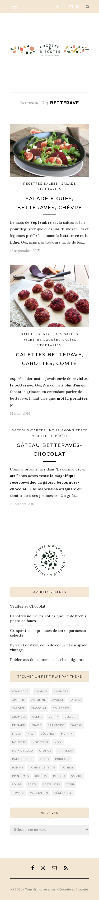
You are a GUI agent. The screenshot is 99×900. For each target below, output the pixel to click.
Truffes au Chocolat (27, 606)
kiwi (31, 733)
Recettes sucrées (50, 436)
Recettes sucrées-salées (50, 340)
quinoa (41, 776)
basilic (75, 699)
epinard (18, 725)
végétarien (63, 792)
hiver (16, 733)
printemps (20, 776)
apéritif (18, 699)
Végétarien (49, 189)
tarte (32, 784)
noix (58, 742)
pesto (44, 759)
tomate (18, 792)
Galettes (30, 334)
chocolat (38, 708)
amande (41, 691)
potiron (68, 767)
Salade (68, 183)
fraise (36, 725)
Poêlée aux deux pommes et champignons (47, 659)
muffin (67, 733)
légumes (48, 733)
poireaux (62, 759)
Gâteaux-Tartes (29, 430)
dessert (70, 716)
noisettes (40, 742)
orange (45, 750)
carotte (18, 708)
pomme (17, 767)
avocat (57, 699)
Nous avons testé (68, 430)
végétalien (39, 792)
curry (53, 716)
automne (38, 699)
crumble (19, 716)
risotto (59, 776)
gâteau (76, 725)
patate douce (23, 759)
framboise (56, 725)
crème (37, 716)
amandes (61, 691)
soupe (17, 784)
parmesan (66, 750)
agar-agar (20, 691)
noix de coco (22, 750)
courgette (61, 708)
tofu (70, 784)
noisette (19, 742)
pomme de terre (42, 767)
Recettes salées (40, 183)
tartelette (51, 784)
